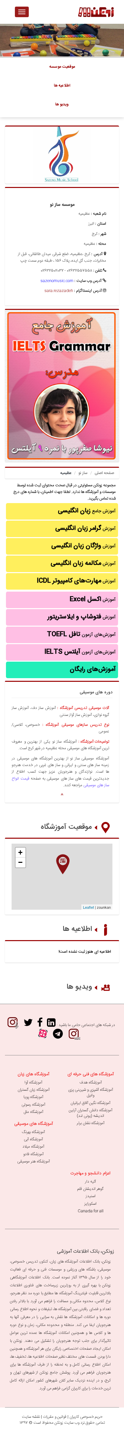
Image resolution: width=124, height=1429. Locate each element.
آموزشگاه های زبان (33, 1074)
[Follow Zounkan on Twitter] (28, 1025)
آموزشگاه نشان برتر (90, 1123)
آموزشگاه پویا (33, 1097)
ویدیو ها (79, 987)
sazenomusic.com (56, 280)
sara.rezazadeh (58, 290)
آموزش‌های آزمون (81, 634)
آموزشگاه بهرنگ (33, 1132)
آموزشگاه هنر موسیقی (33, 1161)
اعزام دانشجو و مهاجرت (90, 1173)
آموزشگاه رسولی (33, 1104)
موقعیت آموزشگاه (66, 827)
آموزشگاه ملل (33, 1112)
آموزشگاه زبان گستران (34, 1089)
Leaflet (88, 907)
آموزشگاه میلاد (33, 1146)
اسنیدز (91, 1196)
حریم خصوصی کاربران (86, 1416)
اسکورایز (90, 1203)
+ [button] (20, 852)
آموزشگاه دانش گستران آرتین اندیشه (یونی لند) (90, 1113)
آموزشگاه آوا (33, 1082)
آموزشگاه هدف (90, 1082)
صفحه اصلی (104, 473)
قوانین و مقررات (54, 1416)
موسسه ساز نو (62, 204)
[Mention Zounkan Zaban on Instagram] (73, 1036)
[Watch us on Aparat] (43, 1036)
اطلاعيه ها (62, 85)
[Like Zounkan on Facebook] (40, 1025)
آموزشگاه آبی (33, 1139)
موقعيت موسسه (62, 66)
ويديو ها (62, 104)
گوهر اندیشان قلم (90, 1189)
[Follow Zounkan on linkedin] (51, 1025)
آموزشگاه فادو (33, 1154)
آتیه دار (90, 1181)
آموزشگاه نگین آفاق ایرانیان (90, 1103)
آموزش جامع (87, 511)
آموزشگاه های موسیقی (33, 1123)
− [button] (20, 862)
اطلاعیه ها (77, 929)
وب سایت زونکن (67, 1422)
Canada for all (90, 1211)
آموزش (85, 528)
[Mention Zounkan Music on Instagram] (12, 1025)
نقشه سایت (31, 1416)
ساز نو (83, 473)
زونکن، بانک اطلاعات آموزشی (85, 1251)
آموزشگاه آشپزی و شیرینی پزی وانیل (90, 1092)
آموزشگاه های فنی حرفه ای (90, 1074)
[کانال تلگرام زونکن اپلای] (58, 1036)
